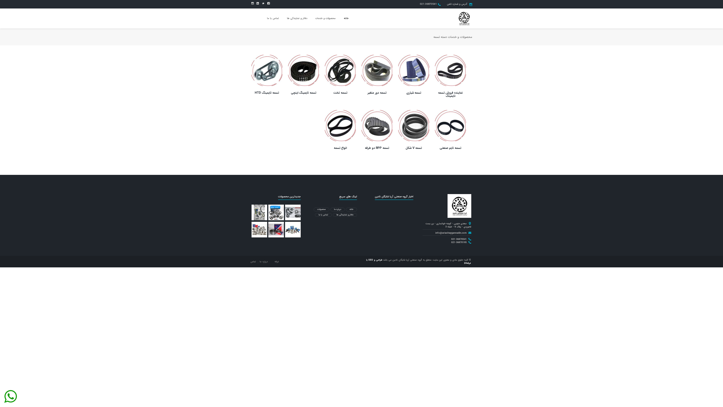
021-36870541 (428, 4)
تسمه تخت (340, 92)
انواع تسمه (340, 148)
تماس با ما (273, 18)
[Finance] (464, 18)
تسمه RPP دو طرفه (377, 148)
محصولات (321, 209)
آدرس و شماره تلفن (457, 4)
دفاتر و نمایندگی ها (297, 18)
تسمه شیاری (413, 92)
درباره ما (337, 209)
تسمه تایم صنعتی (450, 148)
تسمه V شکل (414, 148)
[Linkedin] (257, 3)
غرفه (277, 261)
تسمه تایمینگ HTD (267, 92)
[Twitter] (263, 3)
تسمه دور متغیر (377, 92)
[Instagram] (252, 3)
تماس (253, 261)
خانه (346, 18)
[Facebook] (268, 3)
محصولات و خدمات (325, 18)
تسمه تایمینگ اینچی (304, 92)
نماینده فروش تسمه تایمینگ (450, 94)
